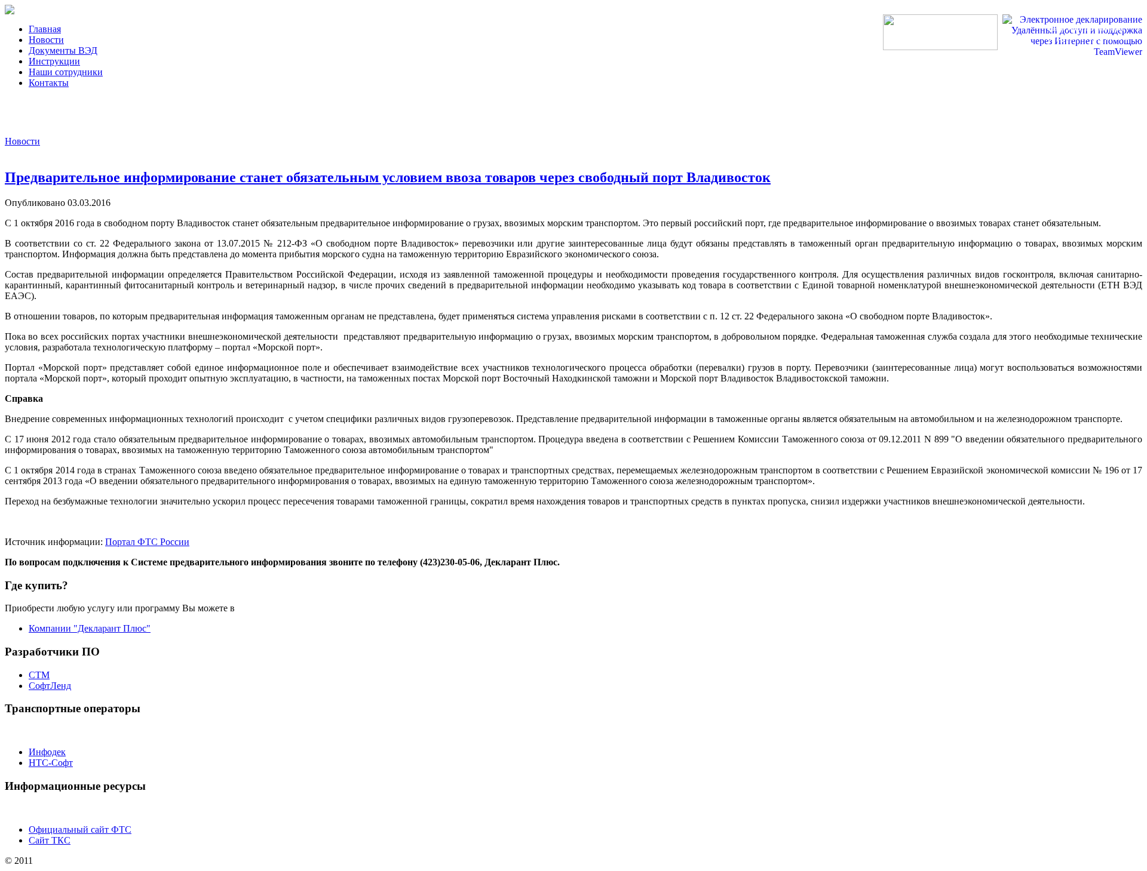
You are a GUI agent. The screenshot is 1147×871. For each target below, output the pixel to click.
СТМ (39, 675)
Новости (46, 40)
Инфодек (47, 752)
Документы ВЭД (63, 50)
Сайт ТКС (49, 840)
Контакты (49, 83)
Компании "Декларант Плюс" (90, 628)
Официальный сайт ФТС (80, 829)
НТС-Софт (51, 763)
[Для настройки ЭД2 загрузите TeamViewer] (1072, 52)
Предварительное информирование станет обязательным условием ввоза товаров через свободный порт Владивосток (388, 177)
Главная (45, 29)
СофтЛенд (50, 686)
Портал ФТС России (147, 542)
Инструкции (54, 61)
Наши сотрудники (66, 72)
